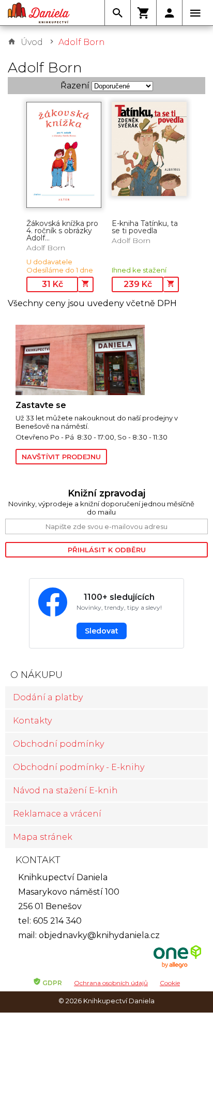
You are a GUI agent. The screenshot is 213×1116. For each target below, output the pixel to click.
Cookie (170, 983)
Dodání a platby (48, 697)
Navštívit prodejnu (61, 457)
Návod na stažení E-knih (65, 790)
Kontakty (32, 721)
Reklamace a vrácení (57, 814)
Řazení (74, 86)
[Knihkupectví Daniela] (39, 13)
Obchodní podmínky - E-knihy (78, 767)
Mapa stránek (42, 837)
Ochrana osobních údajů (111, 983)
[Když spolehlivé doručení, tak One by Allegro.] (177, 966)
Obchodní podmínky (58, 744)
